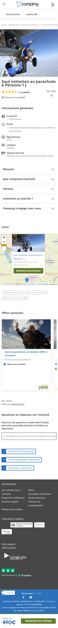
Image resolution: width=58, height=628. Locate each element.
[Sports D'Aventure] (27, 4)
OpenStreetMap (43, 284)
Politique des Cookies (12, 509)
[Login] (53, 4)
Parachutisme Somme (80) (21, 451)
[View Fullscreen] (4, 248)
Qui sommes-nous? (11, 490)
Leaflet (32, 284)
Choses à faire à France (13, 292)
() (24, 92)
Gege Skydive (17, 404)
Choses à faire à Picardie (36, 292)
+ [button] (4, 237)
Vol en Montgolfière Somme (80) (24, 459)
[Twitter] (30, 598)
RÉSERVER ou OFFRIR (38, 621)
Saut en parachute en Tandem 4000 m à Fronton (26, 353)
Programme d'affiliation (13, 497)
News (31, 490)
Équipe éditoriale (36, 497)
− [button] (4, 242)
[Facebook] (23, 598)
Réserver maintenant (28, 270)
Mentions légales (9, 501)
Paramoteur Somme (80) (20, 468)
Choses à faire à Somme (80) (15, 298)
